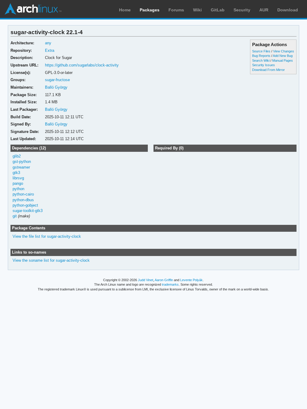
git (15, 216)
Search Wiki (261, 60)
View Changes (283, 51)
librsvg (18, 178)
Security (242, 9)
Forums (176, 9)
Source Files (261, 51)
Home (125, 9)
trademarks (170, 284)
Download (287, 9)
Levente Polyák (191, 280)
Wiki (197, 9)
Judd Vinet (145, 280)
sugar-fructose (57, 80)
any (48, 43)
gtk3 (16, 172)
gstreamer (21, 167)
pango (18, 183)
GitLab (218, 9)
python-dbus (23, 200)
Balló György (56, 87)
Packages (149, 9)
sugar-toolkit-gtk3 (28, 210)
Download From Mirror (268, 70)
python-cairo (23, 194)
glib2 (17, 156)
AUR (263, 9)
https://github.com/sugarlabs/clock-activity (82, 65)
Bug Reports (261, 55)
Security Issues (263, 65)
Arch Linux (32, 9)
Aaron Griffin (164, 280)
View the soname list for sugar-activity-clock (51, 260)
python (18, 189)
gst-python (22, 161)
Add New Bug (283, 55)
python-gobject (25, 205)
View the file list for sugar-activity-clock (47, 236)
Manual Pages (282, 60)
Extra (49, 50)
